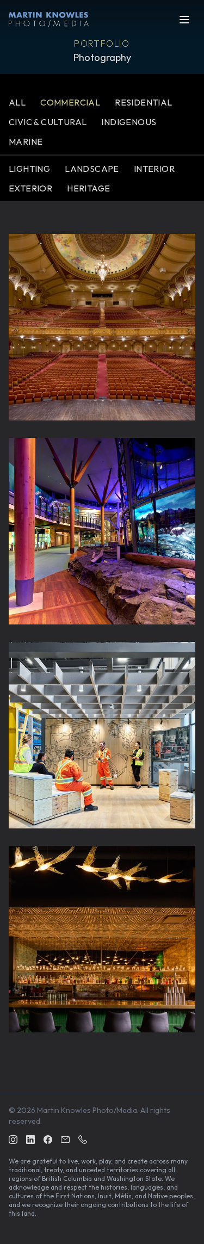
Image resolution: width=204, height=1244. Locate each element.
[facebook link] (48, 1140)
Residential (143, 102)
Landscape (92, 168)
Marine (25, 141)
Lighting (29, 168)
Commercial (70, 102)
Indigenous (128, 121)
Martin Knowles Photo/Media (87, 1110)
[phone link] (82, 1140)
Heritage (88, 188)
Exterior (30, 188)
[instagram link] (13, 1140)
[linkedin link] (30, 1140)
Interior (154, 168)
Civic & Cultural (47, 121)
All (17, 102)
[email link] (65, 1140)
